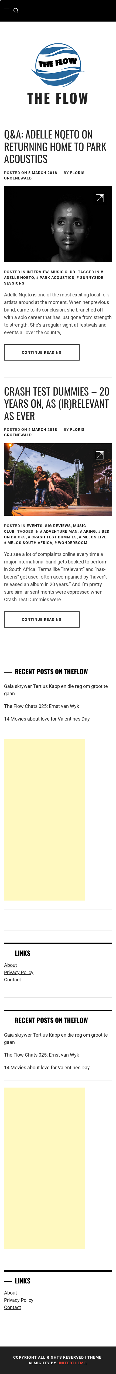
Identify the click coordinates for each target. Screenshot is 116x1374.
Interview (38, 272)
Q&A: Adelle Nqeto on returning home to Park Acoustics (55, 146)
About (10, 965)
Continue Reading (42, 352)
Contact (12, 979)
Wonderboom (72, 543)
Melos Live (95, 537)
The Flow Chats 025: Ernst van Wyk (41, 706)
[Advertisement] (44, 820)
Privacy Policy (18, 972)
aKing (89, 531)
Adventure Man (60, 531)
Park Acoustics (57, 277)
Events (35, 526)
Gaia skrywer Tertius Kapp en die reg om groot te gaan (56, 689)
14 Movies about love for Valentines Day (47, 719)
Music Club (63, 272)
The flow (58, 98)
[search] (15, 11)
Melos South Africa (30, 543)
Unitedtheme (71, 1363)
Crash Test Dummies (54, 537)
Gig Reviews (58, 526)
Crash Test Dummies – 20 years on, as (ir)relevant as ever (57, 403)
